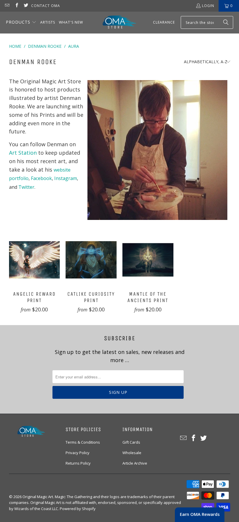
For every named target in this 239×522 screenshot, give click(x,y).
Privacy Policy (77, 452)
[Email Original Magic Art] (6, 5)
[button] (21, 23)
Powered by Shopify (78, 508)
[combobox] (207, 22)
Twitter (26, 187)
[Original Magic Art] (115, 22)
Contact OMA (45, 5)
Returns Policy (78, 463)
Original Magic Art (37, 496)
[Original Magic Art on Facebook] (16, 5)
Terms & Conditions (83, 442)
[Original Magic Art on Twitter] (25, 5)
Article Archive (134, 463)
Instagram (65, 178)
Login (208, 5)
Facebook (41, 178)
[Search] (226, 22)
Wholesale (131, 452)
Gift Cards (131, 442)
